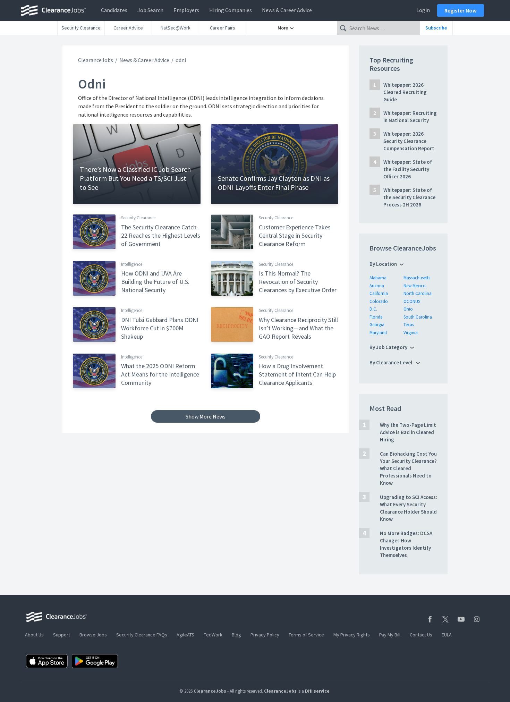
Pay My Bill (389, 635)
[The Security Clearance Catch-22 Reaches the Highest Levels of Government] (94, 231)
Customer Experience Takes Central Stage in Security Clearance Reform (295, 235)
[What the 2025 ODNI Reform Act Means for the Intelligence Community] (94, 370)
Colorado (378, 301)
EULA (447, 635)
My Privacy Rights (351, 635)
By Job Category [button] (388, 347)
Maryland (378, 333)
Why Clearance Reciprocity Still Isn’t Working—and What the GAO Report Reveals (298, 328)
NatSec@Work (175, 28)
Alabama (377, 278)
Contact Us (421, 635)
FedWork (213, 635)
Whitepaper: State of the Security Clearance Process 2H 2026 (409, 197)
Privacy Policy (264, 635)
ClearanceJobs (95, 60)
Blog (236, 635)
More (283, 28)
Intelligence (131, 264)
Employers (186, 10)
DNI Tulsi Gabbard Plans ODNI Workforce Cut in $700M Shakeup (159, 328)
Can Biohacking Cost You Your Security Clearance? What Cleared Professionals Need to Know (408, 468)
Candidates (114, 10)
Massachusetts (416, 278)
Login (423, 10)
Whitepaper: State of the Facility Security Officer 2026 (407, 169)
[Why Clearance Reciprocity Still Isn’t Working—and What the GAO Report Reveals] (232, 324)
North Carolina (417, 293)
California (378, 293)
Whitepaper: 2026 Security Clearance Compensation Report (408, 141)
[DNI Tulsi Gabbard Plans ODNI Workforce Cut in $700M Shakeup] (94, 324)
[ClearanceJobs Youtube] (461, 619)
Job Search (150, 10)
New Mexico (414, 286)
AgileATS (185, 635)
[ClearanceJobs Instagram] (477, 619)
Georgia (376, 325)
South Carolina (417, 317)
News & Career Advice (287, 10)
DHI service (317, 691)
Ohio (408, 309)
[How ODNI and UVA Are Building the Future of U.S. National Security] (94, 277)
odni (181, 60)
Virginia (410, 333)
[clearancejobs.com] (55, 10)
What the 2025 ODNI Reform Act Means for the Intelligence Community (160, 374)
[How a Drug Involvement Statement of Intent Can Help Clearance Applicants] (232, 370)
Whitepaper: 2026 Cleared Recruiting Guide (405, 92)
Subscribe (436, 28)
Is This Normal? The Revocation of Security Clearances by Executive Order (298, 281)
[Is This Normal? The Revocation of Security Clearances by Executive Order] (232, 277)
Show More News (206, 416)
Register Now (460, 10)
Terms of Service (306, 635)
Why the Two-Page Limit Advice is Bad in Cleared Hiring (408, 432)
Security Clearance (81, 28)
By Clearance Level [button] (391, 362)
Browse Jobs (93, 635)
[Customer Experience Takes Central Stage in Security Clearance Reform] (232, 231)
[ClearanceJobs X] (445, 619)
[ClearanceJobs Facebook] (430, 619)
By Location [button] (383, 264)
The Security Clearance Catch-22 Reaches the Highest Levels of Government (160, 235)
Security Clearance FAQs (141, 635)
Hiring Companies (230, 10)
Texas (408, 325)
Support (61, 635)
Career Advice (128, 28)
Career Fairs (222, 28)
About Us (34, 635)
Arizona (376, 286)
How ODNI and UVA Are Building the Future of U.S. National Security (155, 281)
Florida (376, 317)
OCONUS (411, 301)
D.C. (373, 309)
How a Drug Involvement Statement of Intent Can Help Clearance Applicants (297, 374)
